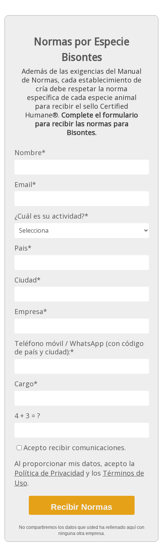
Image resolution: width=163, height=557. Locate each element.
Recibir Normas (81, 507)
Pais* (22, 248)
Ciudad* (27, 280)
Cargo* (26, 383)
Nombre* (29, 152)
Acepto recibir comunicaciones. (74, 447)
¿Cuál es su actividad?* (51, 216)
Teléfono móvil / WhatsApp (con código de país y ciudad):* (79, 347)
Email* (25, 184)
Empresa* (30, 311)
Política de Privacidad (49, 473)
